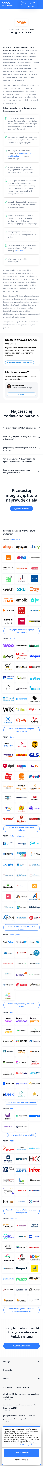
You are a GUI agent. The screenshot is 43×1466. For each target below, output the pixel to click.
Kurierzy (13, 737)
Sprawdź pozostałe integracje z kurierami (21, 828)
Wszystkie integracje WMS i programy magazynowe (21, 1211)
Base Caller (19, 251)
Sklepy (12, 638)
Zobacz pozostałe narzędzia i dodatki (21, 1103)
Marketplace (15, 539)
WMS (12, 1141)
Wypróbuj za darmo (21, 509)
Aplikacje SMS (15, 935)
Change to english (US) (28, 3)
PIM (11, 1108)
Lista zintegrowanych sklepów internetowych (21, 730)
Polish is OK (30, 7)
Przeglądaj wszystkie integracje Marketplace (21, 631)
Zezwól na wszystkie (21, 1452)
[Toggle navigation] (39, 4)
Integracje (24, 29)
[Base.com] (8, 4)
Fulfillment (14, 1218)
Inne (11, 1012)
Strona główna (14, 29)
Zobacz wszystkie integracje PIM (21, 1135)
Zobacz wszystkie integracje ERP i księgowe (21, 927)
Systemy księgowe (17, 836)
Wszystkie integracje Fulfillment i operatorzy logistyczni (21, 1310)
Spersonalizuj (20, 1460)
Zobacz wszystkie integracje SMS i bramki (21, 1005)
